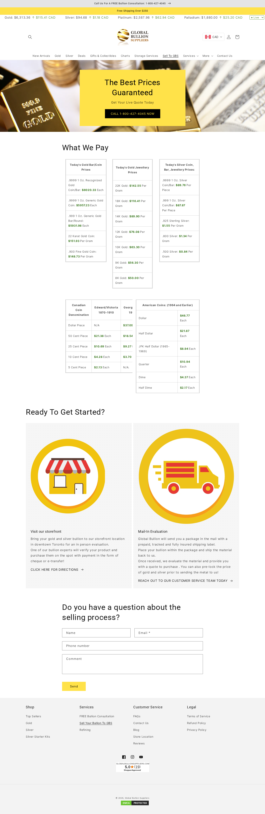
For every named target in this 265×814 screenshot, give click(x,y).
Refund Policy (196, 723)
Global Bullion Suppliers (137, 798)
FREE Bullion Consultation (97, 716)
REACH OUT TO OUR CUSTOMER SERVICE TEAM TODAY (183, 581)
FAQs (136, 716)
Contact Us (141, 723)
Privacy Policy (196, 729)
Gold (29, 723)
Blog (136, 729)
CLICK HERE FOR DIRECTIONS (54, 569)
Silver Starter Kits (38, 736)
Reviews (139, 743)
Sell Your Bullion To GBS (96, 723)
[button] (30, 37)
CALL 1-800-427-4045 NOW (132, 114)
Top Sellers (33, 716)
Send (74, 686)
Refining (85, 729)
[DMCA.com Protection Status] (134, 805)
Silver (30, 729)
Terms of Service (198, 716)
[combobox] (213, 37)
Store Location (143, 736)
